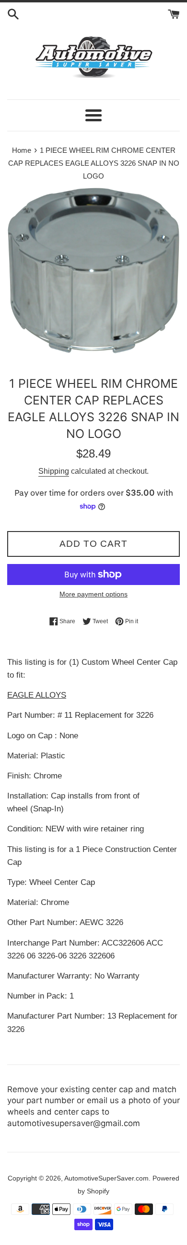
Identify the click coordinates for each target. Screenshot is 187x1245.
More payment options (93, 594)
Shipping (53, 471)
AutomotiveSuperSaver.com (106, 1178)
